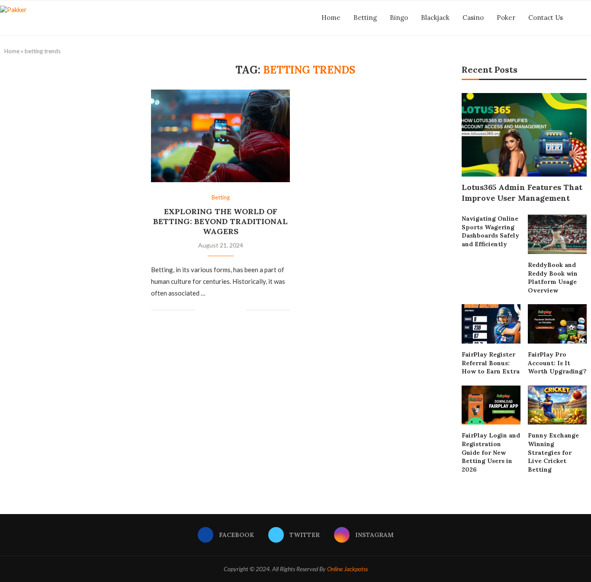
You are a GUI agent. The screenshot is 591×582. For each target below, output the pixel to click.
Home (330, 17)
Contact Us (545, 17)
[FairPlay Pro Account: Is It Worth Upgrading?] (557, 324)
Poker (506, 17)
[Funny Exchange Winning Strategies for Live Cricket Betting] (557, 405)
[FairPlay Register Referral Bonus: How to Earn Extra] (491, 324)
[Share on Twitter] (221, 310)
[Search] (586, 17)
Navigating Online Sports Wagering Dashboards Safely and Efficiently (490, 231)
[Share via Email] (239, 310)
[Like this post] (201, 310)
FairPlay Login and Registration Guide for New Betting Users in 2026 (491, 452)
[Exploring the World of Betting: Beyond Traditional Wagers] (220, 136)
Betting (365, 17)
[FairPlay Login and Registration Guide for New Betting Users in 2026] (491, 405)
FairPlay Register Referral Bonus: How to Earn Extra (491, 362)
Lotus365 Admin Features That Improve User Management (522, 192)
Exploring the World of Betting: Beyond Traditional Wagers (220, 221)
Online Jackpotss (347, 568)
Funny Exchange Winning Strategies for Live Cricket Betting (553, 452)
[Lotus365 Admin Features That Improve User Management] (524, 135)
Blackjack (435, 17)
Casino (473, 17)
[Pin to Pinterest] (230, 310)
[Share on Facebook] (212, 310)
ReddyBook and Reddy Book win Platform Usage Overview (553, 277)
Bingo (399, 17)
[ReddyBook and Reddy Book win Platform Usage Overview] (557, 234)
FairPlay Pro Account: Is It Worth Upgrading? (557, 362)
